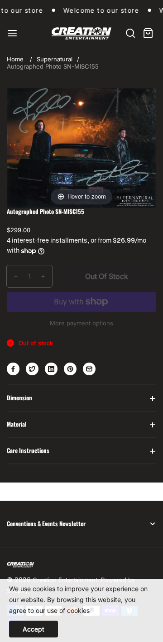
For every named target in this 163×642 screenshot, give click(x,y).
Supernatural (54, 59)
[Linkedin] (51, 369)
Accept (33, 629)
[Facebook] (13, 369)
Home (15, 59)
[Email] (89, 369)
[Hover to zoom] (81, 147)
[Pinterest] (70, 369)
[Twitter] (32, 369)
